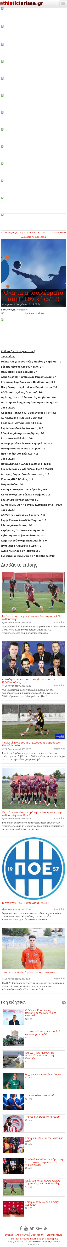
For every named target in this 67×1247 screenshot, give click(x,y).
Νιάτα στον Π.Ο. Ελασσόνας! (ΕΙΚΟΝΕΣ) (26, 902)
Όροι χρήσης (37, 1234)
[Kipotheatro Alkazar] (33, 313)
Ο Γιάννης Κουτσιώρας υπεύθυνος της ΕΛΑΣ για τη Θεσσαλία (40, 1013)
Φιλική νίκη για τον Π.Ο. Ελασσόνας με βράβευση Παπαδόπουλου (31, 744)
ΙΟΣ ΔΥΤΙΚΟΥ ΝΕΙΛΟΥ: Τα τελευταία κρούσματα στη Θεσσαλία (39, 1055)
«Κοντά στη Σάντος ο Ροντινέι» (42, 1116)
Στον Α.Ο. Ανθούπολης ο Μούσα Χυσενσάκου (29, 972)
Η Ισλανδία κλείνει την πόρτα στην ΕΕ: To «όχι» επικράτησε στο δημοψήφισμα (44, 1162)
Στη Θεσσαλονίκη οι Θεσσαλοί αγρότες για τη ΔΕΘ (42, 1032)
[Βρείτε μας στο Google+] (39, 1228)
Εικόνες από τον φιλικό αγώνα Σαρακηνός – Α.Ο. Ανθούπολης (31, 617)
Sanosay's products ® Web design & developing (33, 1238)
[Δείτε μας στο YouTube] (26, 1228)
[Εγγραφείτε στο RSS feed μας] (45, 1228)
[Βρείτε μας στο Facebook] (21, 1228)
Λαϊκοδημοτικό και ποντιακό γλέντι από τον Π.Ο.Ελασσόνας (28, 680)
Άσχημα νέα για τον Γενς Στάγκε (43, 1074)
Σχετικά (9, 1234)
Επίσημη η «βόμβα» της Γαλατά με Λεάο (44, 1139)
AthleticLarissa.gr (40, 1241)
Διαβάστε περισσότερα (33, 236)
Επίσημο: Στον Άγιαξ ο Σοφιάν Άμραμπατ (42, 1203)
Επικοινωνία (22, 1234)
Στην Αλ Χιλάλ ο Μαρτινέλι (40, 1095)
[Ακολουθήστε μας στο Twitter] (32, 1228)
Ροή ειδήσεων (13, 1002)
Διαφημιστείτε (54, 1234)
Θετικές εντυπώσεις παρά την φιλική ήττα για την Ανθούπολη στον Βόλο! (32, 813)
